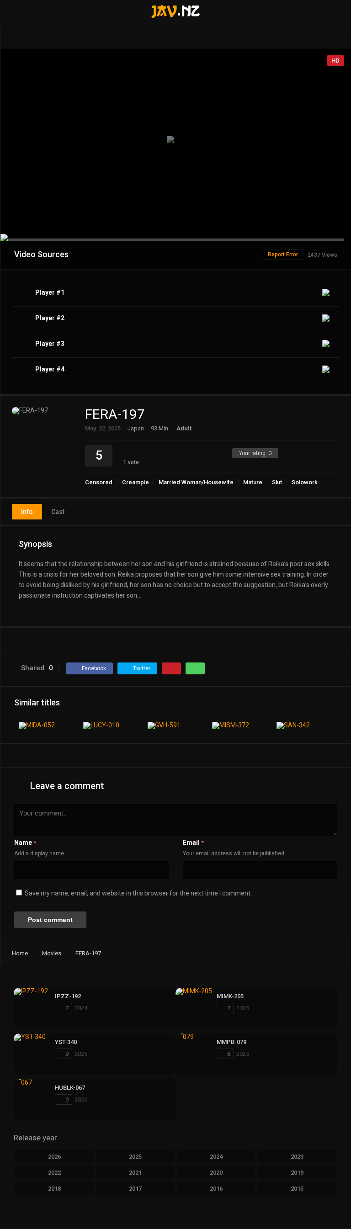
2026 (54, 1156)
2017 (135, 1188)
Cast (57, 511)
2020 (216, 1172)
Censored (98, 482)
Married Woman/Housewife (196, 482)
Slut (277, 482)
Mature (252, 482)
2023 (297, 1156)
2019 (297, 1172)
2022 (54, 1172)
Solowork (305, 482)
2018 (54, 1188)
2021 (135, 1172)
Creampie (135, 482)
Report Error (283, 254)
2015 (297, 1188)
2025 (135, 1156)
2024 (216, 1156)
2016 (216, 1188)
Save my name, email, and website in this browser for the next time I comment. (138, 893)
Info (27, 511)
